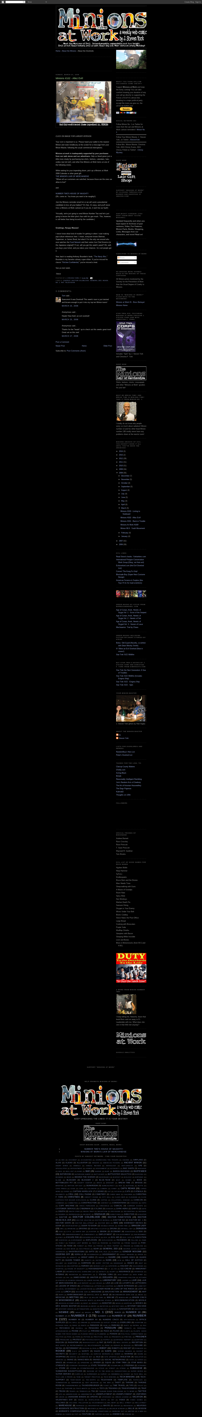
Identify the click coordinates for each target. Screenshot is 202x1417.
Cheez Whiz (115, 1194)
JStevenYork (135, 140)
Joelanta (107, 1277)
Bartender (140, 1171)
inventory (87, 1274)
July (123, 494)
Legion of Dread (68, 1286)
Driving (83, 1228)
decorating (129, 1211)
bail (60, 1171)
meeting (74, 1297)
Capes (67, 1191)
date (144, 1208)
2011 (121, 462)
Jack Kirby (138, 1274)
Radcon (60, 1342)
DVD (61, 1231)
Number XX (91, 1319)
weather (92, 1408)
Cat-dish (118, 1191)
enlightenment (123, 1234)
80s (63, 1160)
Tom (63, 296)
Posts (122, 258)
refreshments (77, 1345)
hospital (60, 1269)
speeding (85, 1362)
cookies (134, 1203)
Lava (108, 1283)
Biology (128, 1177)
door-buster (72, 1226)
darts (135, 1208)
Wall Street (126, 1402)
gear (96, 1249)
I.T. (109, 1269)
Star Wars (137, 1362)
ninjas (88, 1312)
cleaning (133, 1197)
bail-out (70, 1171)
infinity (102, 1271)
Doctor (63, 1217)
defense (142, 1211)
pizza (106, 1331)
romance (139, 1348)
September (125, 487)
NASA (113, 1309)
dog (116, 1223)
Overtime (139, 1322)
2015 (121, 455)
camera (103, 1188)
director (129, 1214)
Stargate (61, 1365)
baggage (142, 1168)
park (105, 1325)
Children (128, 1194)
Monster (107, 1303)
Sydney (127, 1374)
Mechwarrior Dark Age (123, 1294)
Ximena (59, 1414)
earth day (80, 1231)
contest (66, 280)
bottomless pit (64, 1183)
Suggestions (121, 1371)
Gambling (138, 1246)
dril (62, 1228)
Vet (112, 1400)
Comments (124, 262)
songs (141, 1359)
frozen (127, 1246)
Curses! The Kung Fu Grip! (127, 571)
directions (115, 1214)
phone (75, 1331)
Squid (108, 1362)
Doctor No (119, 1220)
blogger (71, 1180)
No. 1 (58, 282)
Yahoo (68, 1414)
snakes (97, 1359)
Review (85, 1348)
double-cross (107, 1226)
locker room (86, 1289)
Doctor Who (104, 1223)
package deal (62, 1325)
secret (139, 1351)
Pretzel (128, 1337)
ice (115, 1269)
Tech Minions (110, 1377)
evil (106, 1237)
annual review (93, 1165)
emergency (89, 1234)
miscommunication (125, 1300)
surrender (92, 1374)
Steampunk (116, 1365)
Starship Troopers (78, 1365)
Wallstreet (140, 1402)
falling (134, 1240)
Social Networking (115, 1359)
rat (62, 282)
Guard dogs (128, 1257)
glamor (115, 1251)
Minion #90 (123, 1297)
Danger (109, 1208)
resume (139, 1345)
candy (114, 1188)
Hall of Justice (134, 1260)
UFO (60, 1394)
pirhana (95, 1331)
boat (118, 1180)
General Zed (96, 280)
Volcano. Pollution (78, 1402)
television (70, 282)
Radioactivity (89, 1342)
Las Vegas (97, 1283)
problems (64, 1340)
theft (118, 1382)
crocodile (104, 1206)
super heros (137, 1371)
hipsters (112, 1266)
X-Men (140, 1411)
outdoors (95, 1322)
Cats (127, 1191)
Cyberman (85, 1208)
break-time (124, 1183)
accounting (86, 1160)
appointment (76, 1168)
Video (122, 1400)
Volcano (60, 1402)
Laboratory (110, 1280)
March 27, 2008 (70, 336)
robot (103, 1348)
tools (58, 1388)
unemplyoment (124, 1394)
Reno (107, 1345)
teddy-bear (75, 1380)
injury (113, 1271)
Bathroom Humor (83, 1174)
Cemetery (100, 1194)
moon (118, 1303)
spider (97, 1362)
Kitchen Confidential (70, 262)
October (124, 483)
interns (60, 1274)
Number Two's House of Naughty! (103, 1149)
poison (113, 1334)
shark (140, 1354)
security (73, 1354)
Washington (94, 1405)
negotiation (140, 1309)
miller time (97, 1297)
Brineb (118, 776)
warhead (80, 1405)
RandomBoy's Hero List (125, 752)
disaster (142, 1214)
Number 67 (119, 1316)
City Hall (106, 1197)
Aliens (69, 1163)
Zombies (117, 1414)
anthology (111, 1165)
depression (74, 1214)
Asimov (89, 1168)
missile (142, 1300)
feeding (104, 1243)
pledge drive (87, 1334)
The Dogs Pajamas (123, 788)
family (62, 1243)
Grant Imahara (127, 1254)
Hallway (59, 1263)
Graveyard (61, 1257)
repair (117, 1345)
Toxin (93, 1388)
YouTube (86, 1414)
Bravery (110, 1183)
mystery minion (66, 1309)
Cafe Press (61, 1188)
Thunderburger (90, 1385)
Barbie (98, 1171)
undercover (72, 1394)
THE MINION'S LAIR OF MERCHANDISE (72, 176)
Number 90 (74, 1319)
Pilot (85, 1331)
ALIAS (58, 1163)
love (58, 1292)
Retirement (72, 1348)
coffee (104, 1200)
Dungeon (141, 1229)
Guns (109, 1260)
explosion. (92, 1240)
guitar (99, 1260)
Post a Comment (62, 342)
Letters (98, 1286)
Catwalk (138, 1191)
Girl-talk (103, 1251)
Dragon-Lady (139, 1226)
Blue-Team (104, 1180)
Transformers (129, 1388)
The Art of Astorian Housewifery (128, 785)
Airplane (138, 1160)
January (124, 536)
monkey (95, 1303)
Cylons (98, 1208)
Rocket (128, 1348)
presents (116, 1337)
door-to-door (89, 1226)
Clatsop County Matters (125, 767)
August (124, 490)
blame (58, 1180)
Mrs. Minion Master (66, 1306)
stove (101, 1368)
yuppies (98, 1414)
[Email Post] (91, 278)
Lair (134, 1280)
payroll (79, 1328)
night (78, 1312)
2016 (121, 451)
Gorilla (79, 1254)
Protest (77, 1340)
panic (75, 1325)
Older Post (107, 346)
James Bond (79, 1277)
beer (69, 1177)
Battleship (99, 1174)
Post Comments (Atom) (76, 351)
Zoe (107, 1414)
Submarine (136, 1368)
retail (59, 1348)
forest (80, 1246)
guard (112, 1257)
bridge (139, 1183)
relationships (94, 1345)
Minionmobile (66, 1300)
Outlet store (110, 1322)
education (130, 1231)
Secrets (60, 1354)
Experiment (76, 1240)
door (58, 1226)
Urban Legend (122, 1397)
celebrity (60, 1194)
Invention (73, 1274)
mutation (104, 1306)
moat (85, 1303)
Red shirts (61, 1345)
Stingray (142, 1365)
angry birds (62, 1165)
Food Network (75, 242)
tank (78, 1377)
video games (136, 1400)
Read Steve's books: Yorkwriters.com (131, 557)
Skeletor (139, 1357)
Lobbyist (142, 1286)
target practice (92, 1377)
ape (140, 1165)
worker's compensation (72, 1411)
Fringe (99, 1246)
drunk (113, 1228)
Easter (92, 1231)
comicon (138, 1200)
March (124, 508)
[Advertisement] (72, 64)
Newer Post (60, 346)
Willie (131, 1408)
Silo (98, 1357)
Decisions (115, 1211)
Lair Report (83, 1283)
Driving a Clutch (99, 1228)
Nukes (118, 1312)
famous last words (78, 1243)
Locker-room (103, 1289)
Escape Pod (72, 1237)
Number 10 (133, 1312)
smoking (59, 1359)
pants (84, 1325)
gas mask (71, 1249)
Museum (84, 1306)
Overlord (125, 1322)
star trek (121, 1362)
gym (119, 1260)
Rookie (60, 1351)
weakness (128, 1405)
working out (118, 1411)
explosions (107, 1240)
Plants (126, 1331)
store (62, 1368)
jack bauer (122, 1274)
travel (72, 1391)
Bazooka (139, 1174)
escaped (87, 1237)
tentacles (138, 1380)
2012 (121, 458)
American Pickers (111, 1163)
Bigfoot (117, 1177)
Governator (93, 1254)
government (109, 1254)
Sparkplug (72, 1362)
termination (61, 1382)
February (125, 533)
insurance (125, 1271)
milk (86, 1297)
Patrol (136, 1325)
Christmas (74, 1197)
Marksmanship (75, 1294)
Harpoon (86, 1263)
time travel (119, 1385)
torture (69, 1388)
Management (130, 1292)
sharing (128, 1354)
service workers (102, 1354)
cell (71, 1194)
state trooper (99, 1365)
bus (120, 1185)
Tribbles (83, 1391)
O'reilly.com (120, 770)
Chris (119, 735)
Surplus (79, 1374)
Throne (130, 1382)
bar (88, 1171)
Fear (94, 1243)
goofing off (63, 1254)
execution (140, 1237)
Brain (99, 1183)
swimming (115, 1374)
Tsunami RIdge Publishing (111, 1391)
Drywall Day (127, 1228)
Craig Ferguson (87, 1206)
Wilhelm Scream (117, 1408)
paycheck (65, 1328)
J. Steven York (123, 738)
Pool (69, 1337)
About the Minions (69, 51)
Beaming (59, 1177)
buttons (130, 1185)
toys (102, 1388)
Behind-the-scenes (85, 1177)
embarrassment (73, 1234)
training (113, 1388)
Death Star (74, 1211)
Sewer (117, 1354)
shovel (73, 1357)
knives (61, 1280)
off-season (129, 1319)
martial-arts (93, 1294)
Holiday (124, 1266)
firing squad (130, 1243)
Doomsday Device (133, 1223)
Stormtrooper (87, 1368)
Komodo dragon (75, 1280)
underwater (86, 1394)
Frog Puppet (113, 1246)
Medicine (60, 1297)
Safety (85, 1351)
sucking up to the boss (99, 1371)
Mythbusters (83, 1309)
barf (107, 1171)
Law (116, 1283)
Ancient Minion (133, 1163)
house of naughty (76, 1269)
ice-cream (126, 1269)
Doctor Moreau (102, 1220)
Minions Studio (104, 1300)
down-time (123, 1226)
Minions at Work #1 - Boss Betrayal (130, 302)
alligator (82, 1163)
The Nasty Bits (100, 257)
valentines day (64, 1400)
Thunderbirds (71, 1385)
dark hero (122, 1208)
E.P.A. (69, 1231)
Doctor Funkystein (119, 1217)
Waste (106, 1405)
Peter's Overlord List (124, 755)
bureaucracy (108, 1185)
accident (73, 1160)
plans (116, 1331)
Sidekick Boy (86, 1357)
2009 (121, 469)
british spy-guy (75, 1185)
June (123, 497)
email (59, 1234)
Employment (105, 1234)
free (90, 1246)
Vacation (137, 1397)
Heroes (85, 1266)
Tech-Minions (127, 1377)
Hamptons (72, 1263)
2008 (121, 473)
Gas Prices (84, 1249)
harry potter (102, 1263)
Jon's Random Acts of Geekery (128, 782)
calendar (92, 1188)
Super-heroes (63, 1374)
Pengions (94, 1328)
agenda (125, 1160)
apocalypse (61, 1168)
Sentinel (85, 1354)
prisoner (141, 1337)
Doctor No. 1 (136, 1220)
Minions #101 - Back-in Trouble (133, 521)
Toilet (141, 1385)
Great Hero (87, 1257)
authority (115, 1168)
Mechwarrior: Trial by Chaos (127, 627)
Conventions (119, 1203)
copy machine (66, 1206)
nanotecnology (100, 1309)
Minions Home (122, 305)
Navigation (125, 1309)
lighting (109, 1286)
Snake (70, 1359)
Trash (62, 1391)
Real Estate (122, 1342)
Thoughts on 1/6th (123, 795)
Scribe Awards (125, 1351)
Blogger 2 (88, 1180)
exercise (63, 1240)
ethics (97, 1237)
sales (97, 1351)
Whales (102, 1408)
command (60, 1203)
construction (89, 1203)
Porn (77, 1337)
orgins (84, 1322)
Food (70, 1246)
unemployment (104, 1394)
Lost (140, 1289)
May (123, 501)
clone (93, 1200)
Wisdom (142, 1408)
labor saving (93, 1280)
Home (58, 51)
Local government (67, 1289)
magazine (96, 1292)
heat (141, 1263)
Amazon (95, 1163)
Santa (108, 1351)
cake (81, 1188)
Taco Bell (138, 1374)
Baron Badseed (121, 1171)
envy (60, 1237)
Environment (140, 1234)
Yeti (76, 1414)
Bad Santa (128, 1168)
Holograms (138, 1266)
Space (59, 1362)
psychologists (92, 1340)
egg (141, 1231)
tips (131, 1385)
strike (123, 1368)
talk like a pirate (64, 1377)
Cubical (118, 1206)
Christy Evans (91, 1197)
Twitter (142, 1391)
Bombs (129, 1180)
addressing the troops (107, 1160)
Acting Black (121, 773)
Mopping (128, 1303)
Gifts (92, 1251)
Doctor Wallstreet (84, 1223)
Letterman (86, 1286)
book (139, 1180)
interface (139, 1271)
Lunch (67, 1292)
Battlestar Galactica (120, 1174)
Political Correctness (132, 1334)
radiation (73, 1342)
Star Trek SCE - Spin (124, 685)
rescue (127, 1345)
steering (129, 1365)
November (125, 479)
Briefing (60, 1185)
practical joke (101, 1337)
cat (109, 1191)
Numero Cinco (111, 1319)
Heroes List (99, 1266)
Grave (140, 1254)
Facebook (122, 1240)
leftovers (140, 1283)
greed (101, 1257)
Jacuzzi (59, 1277)
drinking (71, 1228)
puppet (106, 1340)
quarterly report (122, 1340)
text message (92, 1382)
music (94, 1306)
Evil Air (115, 1237)
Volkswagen (98, 1402)
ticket (106, 1385)
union (61, 1397)
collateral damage (120, 1200)
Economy (116, 1231)
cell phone (85, 1194)
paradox (94, 1325)
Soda (131, 1359)
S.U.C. (75, 1351)
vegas (81, 1400)
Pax (144, 1325)
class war (120, 1197)
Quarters (138, 1340)
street (112, 1368)
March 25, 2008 (70, 306)
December (125, 476)
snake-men (83, 1359)
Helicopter (72, 1266)
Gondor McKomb (132, 1252)
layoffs (126, 1283)
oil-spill (73, 1322)
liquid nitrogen (125, 1286)
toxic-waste (82, 1388)
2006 (121, 544)
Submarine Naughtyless (69, 1371)
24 (57, 1160)
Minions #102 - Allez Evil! (131, 518)
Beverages (104, 1177)
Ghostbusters (77, 1251)
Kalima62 (120, 792)
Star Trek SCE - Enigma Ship (128, 682)
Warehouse (65, 1405)
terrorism (76, 1382)
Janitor (94, 1277)
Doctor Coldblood (80, 280)
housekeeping (96, 1269)
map (144, 1292)
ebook (103, 1231)
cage (72, 1188)
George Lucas (130, 1249)
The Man (107, 1382)
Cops (144, 1203)
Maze (105, 1294)
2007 (121, 541)
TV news (130, 1391)
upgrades (106, 1397)
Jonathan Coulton (126, 1277)
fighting (116, 1243)
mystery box (118, 1306)
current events (135, 1206)
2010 (121, 466)
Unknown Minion (77, 1397)
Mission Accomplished (69, 1303)
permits (128, 1328)
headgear (118, 1263)
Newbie (64, 1312)
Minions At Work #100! (130, 525)
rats (109, 1342)
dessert (87, 1214)
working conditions (98, 1411)
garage (59, 1249)
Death (62, 1211)
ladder (125, 1280)
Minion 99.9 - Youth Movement (133, 528)
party (126, 1325)
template (123, 1380)
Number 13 (61, 1316)
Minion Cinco (139, 1297)
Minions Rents (86, 1300)
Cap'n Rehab (128, 1188)
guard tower (72, 1260)
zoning (128, 1414)
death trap (88, 1211)
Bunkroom (92, 1185)
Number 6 (103, 1316)
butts (140, 1185)
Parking (115, 1325)
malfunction (112, 1292)
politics (59, 1337)
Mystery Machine (137, 1306)
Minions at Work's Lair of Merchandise (104, 1152)
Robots (116, 1348)
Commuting (73, 1203)
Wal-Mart (111, 1402)
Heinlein (59, 1266)
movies (139, 1303)
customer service (66, 1208)
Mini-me (111, 1297)
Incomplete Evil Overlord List (81, 1271)
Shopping (61, 1357)
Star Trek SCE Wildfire (125, 655)
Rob (94, 1348)
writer (131, 1411)
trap (143, 1388)
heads (105, 280)
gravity (73, 1257)
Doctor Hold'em (84, 1220)
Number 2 (79, 1315)
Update (94, 1397)
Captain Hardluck (83, 1191)
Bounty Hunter (85, 1183)
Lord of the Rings (124, 1289)
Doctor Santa (63, 1223)
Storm (73, 1368)
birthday (139, 1177)
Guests (88, 1260)
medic (140, 1294)
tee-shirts (91, 1380)
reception (137, 1342)
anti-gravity (127, 1165)
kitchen (142, 1277)
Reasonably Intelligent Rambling (129, 779)
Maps (61, 1294)
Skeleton (125, 1357)
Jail (68, 1277)
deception (102, 1211)
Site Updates (110, 1357)
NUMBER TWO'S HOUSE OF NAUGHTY (72, 194)
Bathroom (65, 1174)
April (123, 504)
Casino (100, 1191)
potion (87, 1337)
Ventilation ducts (97, 1400)
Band (79, 1171)
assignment (101, 1168)
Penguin (110, 1328)
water (117, 1405)
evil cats (127, 1237)
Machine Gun (82, 1292)
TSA (93, 1391)
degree (61, 1214)
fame (144, 1240)
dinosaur (99, 1214)
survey (104, 1374)
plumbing (101, 1334)
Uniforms (141, 1394)
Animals (77, 1165)
